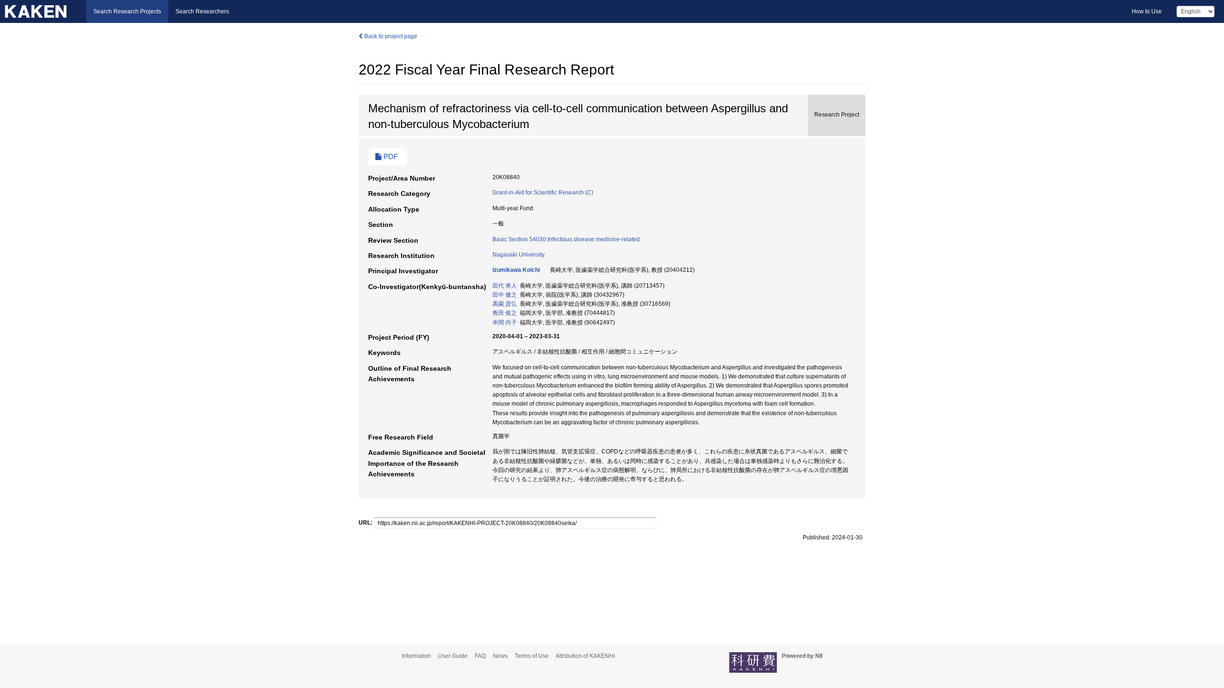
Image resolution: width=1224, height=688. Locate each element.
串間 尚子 (504, 322)
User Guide (453, 656)
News (500, 656)
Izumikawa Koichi (516, 270)
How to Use (1147, 11)
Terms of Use (532, 656)
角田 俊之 (504, 313)
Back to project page (390, 36)
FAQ (480, 656)
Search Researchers (202, 11)
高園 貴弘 (504, 304)
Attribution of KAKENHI (585, 656)
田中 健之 (504, 294)
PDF (390, 157)
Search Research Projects (127, 11)
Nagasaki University (518, 254)
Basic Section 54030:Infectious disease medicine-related (566, 239)
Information (416, 656)
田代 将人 (504, 285)
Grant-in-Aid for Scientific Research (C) (542, 192)
